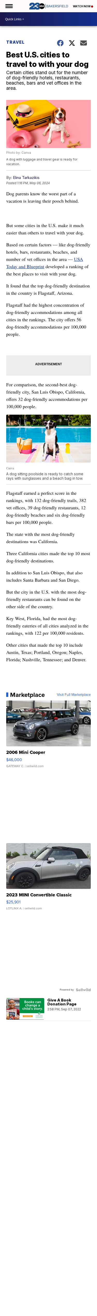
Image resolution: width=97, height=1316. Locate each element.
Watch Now (82, 6)
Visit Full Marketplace (74, 695)
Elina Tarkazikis (26, 177)
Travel (15, 42)
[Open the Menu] (8, 6)
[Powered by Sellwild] (83, 990)
